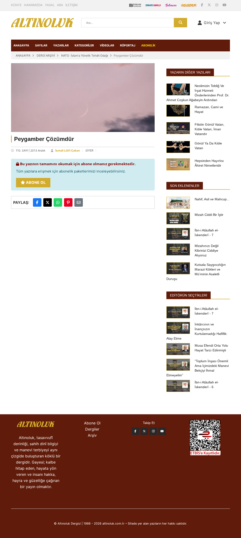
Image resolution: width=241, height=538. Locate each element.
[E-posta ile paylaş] (78, 202)
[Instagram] (217, 5)
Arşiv (92, 435)
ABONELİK (148, 45)
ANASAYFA (21, 45)
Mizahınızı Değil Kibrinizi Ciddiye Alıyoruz (206, 250)
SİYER (89, 150)
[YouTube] (224, 5)
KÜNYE (16, 5)
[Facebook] (202, 5)
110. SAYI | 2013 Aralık (30, 150)
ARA (60, 5)
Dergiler (92, 429)
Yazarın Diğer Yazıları (190, 72)
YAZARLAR (61, 45)
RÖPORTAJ (127, 45)
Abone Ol (35, 182)
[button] (212, 23)
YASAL (50, 5)
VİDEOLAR (107, 45)
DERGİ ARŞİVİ (46, 55)
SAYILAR (41, 45)
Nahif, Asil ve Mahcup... (212, 199)
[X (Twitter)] (210, 5)
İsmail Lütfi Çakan (67, 150)
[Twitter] (144, 431)
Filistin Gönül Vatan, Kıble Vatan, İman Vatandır (209, 129)
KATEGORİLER (84, 45)
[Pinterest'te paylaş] (68, 202)
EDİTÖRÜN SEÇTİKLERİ (188, 295)
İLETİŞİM (71, 5)
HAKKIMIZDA (33, 5)
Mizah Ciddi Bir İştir (209, 215)
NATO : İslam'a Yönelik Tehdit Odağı (84, 55)
